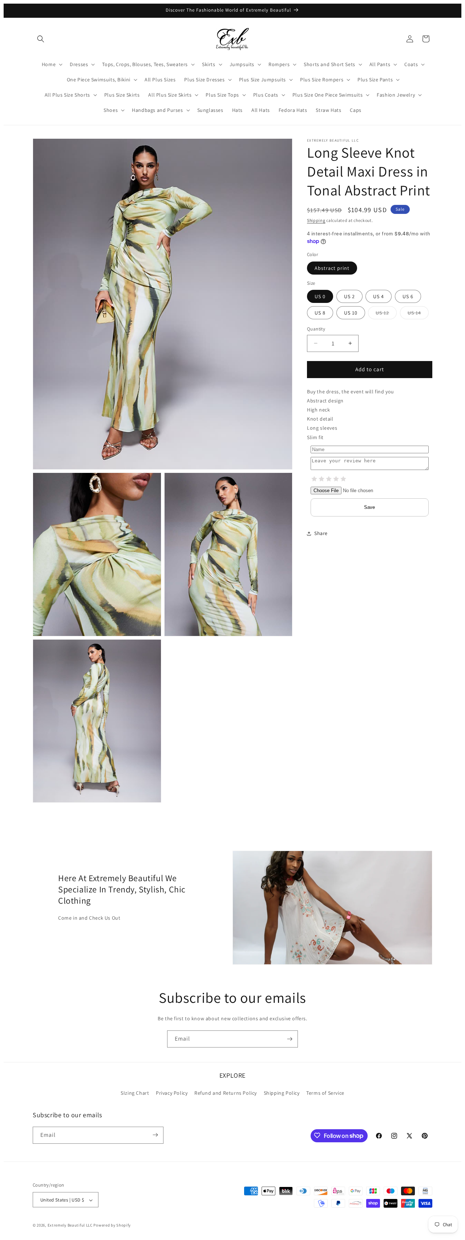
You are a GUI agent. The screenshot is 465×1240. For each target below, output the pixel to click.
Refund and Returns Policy (225, 1093)
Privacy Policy (171, 1093)
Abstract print (332, 268)
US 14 (418, 314)
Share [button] (321, 533)
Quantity (316, 329)
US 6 (408, 296)
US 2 (349, 296)
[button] (41, 39)
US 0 (320, 296)
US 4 (378, 296)
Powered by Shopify (112, 1225)
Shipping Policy (282, 1093)
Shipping (316, 220)
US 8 (320, 312)
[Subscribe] (290, 1038)
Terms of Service (325, 1093)
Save (369, 507)
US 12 (386, 314)
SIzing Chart (135, 1093)
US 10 (350, 312)
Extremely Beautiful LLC (70, 1225)
